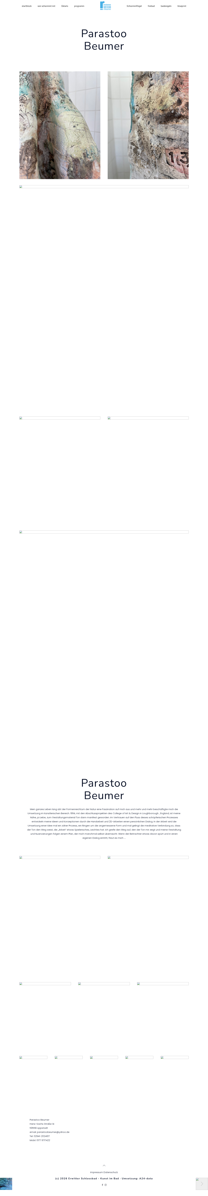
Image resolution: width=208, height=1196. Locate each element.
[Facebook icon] (102, 1184)
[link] (59, 125)
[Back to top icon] (104, 1165)
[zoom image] (59, 125)
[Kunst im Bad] (105, 9)
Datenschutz (111, 1172)
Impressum (97, 1172)
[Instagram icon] (105, 1184)
